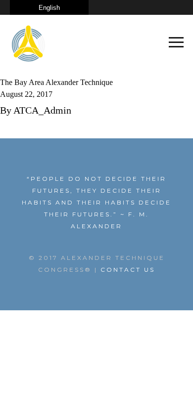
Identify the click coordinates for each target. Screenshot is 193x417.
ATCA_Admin (42, 110)
